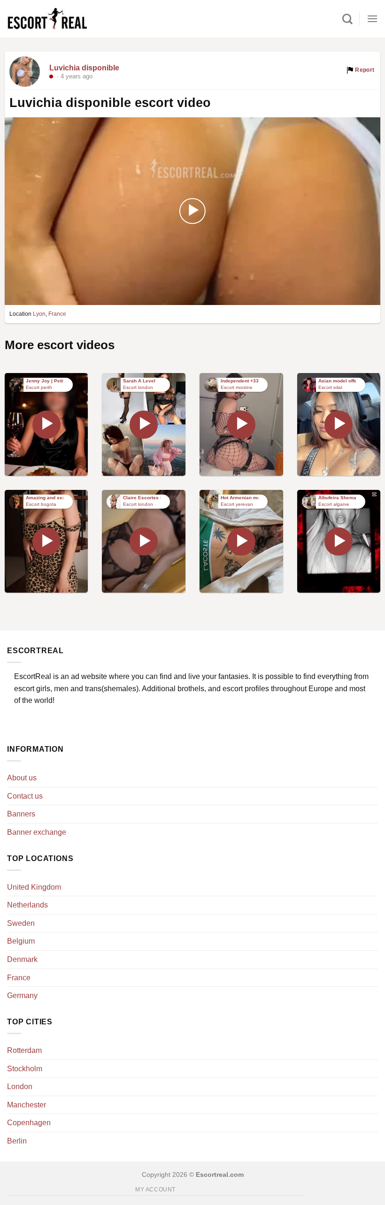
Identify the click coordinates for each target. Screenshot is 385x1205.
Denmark (22, 959)
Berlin (17, 1141)
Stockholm (24, 1069)
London (19, 1087)
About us (22, 778)
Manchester (26, 1105)
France (57, 314)
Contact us (25, 796)
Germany (22, 995)
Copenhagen (29, 1123)
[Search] (347, 19)
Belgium (21, 941)
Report (364, 70)
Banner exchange (36, 832)
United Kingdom (34, 887)
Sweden (21, 923)
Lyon (39, 314)
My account (155, 1189)
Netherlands (27, 905)
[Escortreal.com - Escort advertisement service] (47, 19)
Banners (21, 814)
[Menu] (372, 18)
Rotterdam (24, 1050)
